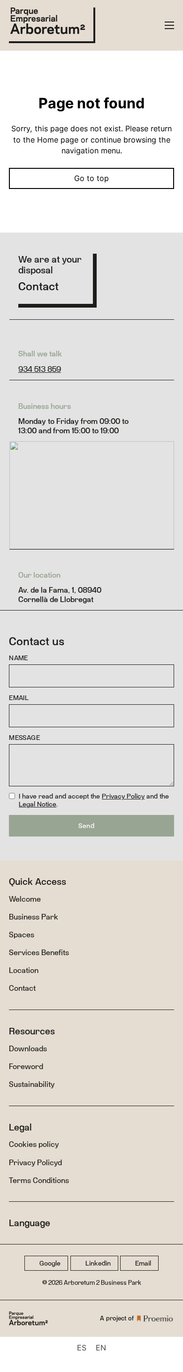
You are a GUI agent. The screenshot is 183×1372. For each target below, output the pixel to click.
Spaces (21, 934)
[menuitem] (81, 1347)
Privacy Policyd (35, 1162)
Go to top (91, 178)
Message (24, 738)
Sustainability (31, 1084)
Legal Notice (37, 804)
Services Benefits (39, 952)
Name (18, 658)
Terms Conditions (39, 1180)
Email (19, 698)
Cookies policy (34, 1144)
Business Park (33, 916)
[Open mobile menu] (169, 25)
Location (23, 970)
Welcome (25, 899)
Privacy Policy (123, 796)
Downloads (28, 1048)
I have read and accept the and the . (94, 800)
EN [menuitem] (101, 1347)
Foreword (26, 1066)
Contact (22, 988)
